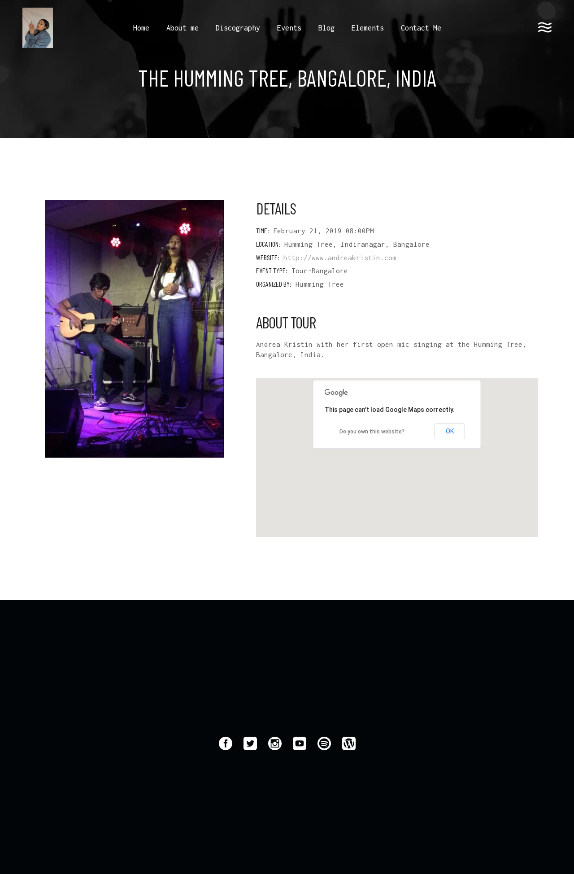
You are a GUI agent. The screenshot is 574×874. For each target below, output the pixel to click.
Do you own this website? (371, 431)
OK (450, 431)
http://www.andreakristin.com (339, 257)
